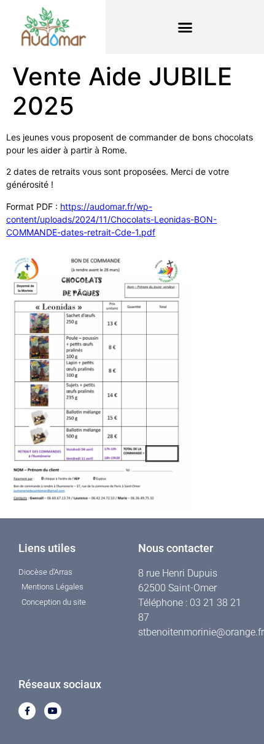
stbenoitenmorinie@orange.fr (201, 632)
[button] (184, 27)
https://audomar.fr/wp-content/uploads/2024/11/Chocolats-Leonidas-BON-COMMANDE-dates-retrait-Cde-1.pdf (111, 219)
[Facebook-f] (27, 710)
